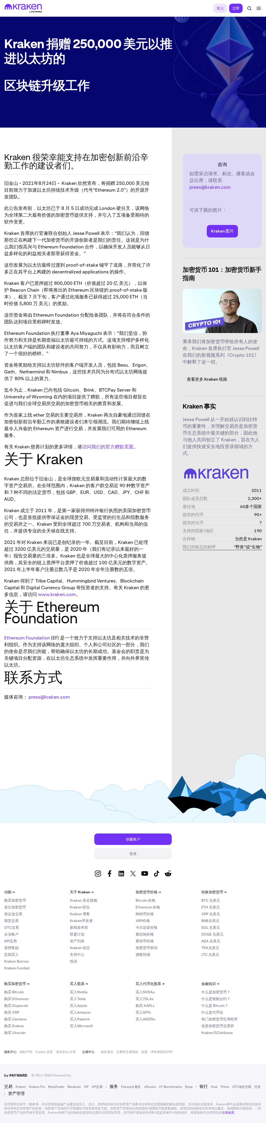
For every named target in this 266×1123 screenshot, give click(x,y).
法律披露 (228, 1113)
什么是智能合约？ (215, 998)
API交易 (10, 941)
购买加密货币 (15, 900)
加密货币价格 (148, 892)
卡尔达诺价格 (146, 927)
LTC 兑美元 (210, 954)
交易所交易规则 (127, 1052)
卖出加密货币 (15, 907)
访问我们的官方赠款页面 (108, 447)
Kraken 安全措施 (83, 900)
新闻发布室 (79, 927)
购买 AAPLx (145, 1005)
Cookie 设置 (44, 1052)
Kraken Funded (17, 968)
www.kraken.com (57, 594)
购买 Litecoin (14, 1032)
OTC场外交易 (241, 1087)
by (15, 1075)
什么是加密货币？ (215, 992)
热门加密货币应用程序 (219, 1019)
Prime (225, 1087)
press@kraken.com (49, 697)
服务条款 (107, 1052)
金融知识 (210, 983)
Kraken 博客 (80, 914)
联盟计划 (77, 934)
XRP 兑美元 (210, 914)
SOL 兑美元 (210, 927)
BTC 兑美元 (210, 900)
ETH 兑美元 (210, 907)
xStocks (150, 1087)
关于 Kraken (82, 892)
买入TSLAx (145, 998)
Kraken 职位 (80, 907)
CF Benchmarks (170, 1087)
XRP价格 (143, 920)
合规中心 (88, 1052)
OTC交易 (11, 927)
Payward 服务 (131, 1087)
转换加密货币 (214, 892)
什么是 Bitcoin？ (214, 1005)
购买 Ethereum (16, 998)
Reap (188, 1087)
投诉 (73, 961)
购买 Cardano (15, 1019)
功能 (9, 892)
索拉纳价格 (145, 934)
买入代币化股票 (150, 983)
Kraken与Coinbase (217, 1032)
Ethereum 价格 (148, 907)
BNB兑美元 (210, 920)
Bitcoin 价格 (145, 900)
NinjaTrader (56, 1087)
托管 (257, 1087)
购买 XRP (11, 1012)
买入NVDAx (145, 992)
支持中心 (77, 954)
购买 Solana (14, 1026)
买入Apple (78, 1005)
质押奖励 (11, 947)
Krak (214, 1087)
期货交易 (11, 920)
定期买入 (11, 954)
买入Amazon (80, 1012)
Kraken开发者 (81, 920)
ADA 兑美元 (210, 941)
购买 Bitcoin (14, 992)
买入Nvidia (79, 992)
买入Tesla (78, 998)
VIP (86, 1087)
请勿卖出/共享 (66, 1052)
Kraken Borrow (16, 961)
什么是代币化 (212, 1012)
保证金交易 (13, 914)
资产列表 (77, 941)
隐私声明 (26, 1052)
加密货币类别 (146, 947)
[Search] (249, 8)
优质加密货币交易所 (217, 1026)
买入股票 (79, 983)
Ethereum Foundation (27, 638)
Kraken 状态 (80, 947)
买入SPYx (143, 1012)
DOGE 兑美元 (212, 934)
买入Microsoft (81, 1026)
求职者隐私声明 (161, 1052)
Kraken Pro (37, 1087)
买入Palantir (80, 1019)
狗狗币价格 (145, 914)
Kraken (21, 1087)
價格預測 (143, 954)
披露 (144, 1052)
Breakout (74, 1087)
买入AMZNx (145, 1019)
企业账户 (11, 934)
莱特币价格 (145, 941)
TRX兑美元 (210, 947)
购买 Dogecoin (16, 1005)
